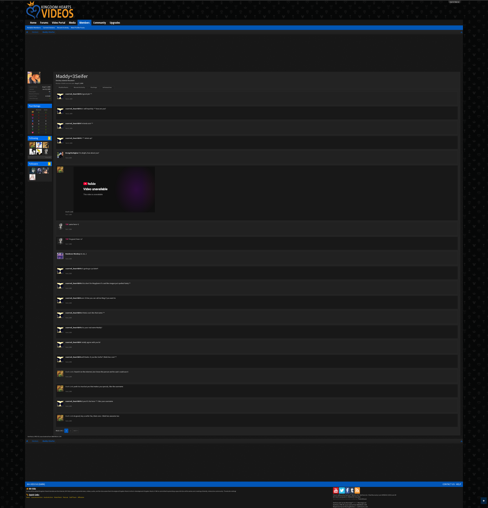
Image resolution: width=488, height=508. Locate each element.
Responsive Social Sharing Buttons (344, 507)
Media (72, 22)
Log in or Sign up (454, 2)
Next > (76, 431)
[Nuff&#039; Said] (45, 145)
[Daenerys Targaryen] (32, 151)
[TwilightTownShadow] (39, 170)
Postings (94, 87)
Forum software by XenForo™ (350, 495)
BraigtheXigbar (72, 153)
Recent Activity (79, 87)
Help (458, 484)
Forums (44, 22)
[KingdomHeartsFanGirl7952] (45, 170)
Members (84, 22)
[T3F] (45, 151)
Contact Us (449, 484)
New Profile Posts (78, 27)
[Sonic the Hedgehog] (39, 145)
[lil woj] (32, 170)
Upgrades (115, 22)
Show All (48, 157)
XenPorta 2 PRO (32, 436)
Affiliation (81, 497)
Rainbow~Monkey (72, 254)
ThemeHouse (362, 499)
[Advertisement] (244, 53)
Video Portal (58, 22)
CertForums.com (362, 507)
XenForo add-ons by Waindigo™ (343, 503)
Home (33, 22)
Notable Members (34, 27)
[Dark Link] (32, 145)
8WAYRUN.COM (56, 436)
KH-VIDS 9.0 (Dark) (36, 484)
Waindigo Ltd (362, 503)
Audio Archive (48, 497)
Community (99, 22)
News (28, 497)
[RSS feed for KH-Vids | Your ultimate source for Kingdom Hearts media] (357, 490)
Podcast (65, 497)
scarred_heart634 (72, 94)
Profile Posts (63, 87)
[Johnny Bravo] (39, 151)
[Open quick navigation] (461, 32)
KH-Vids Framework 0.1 (346, 497)
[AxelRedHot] (32, 177)
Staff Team (73, 497)
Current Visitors (49, 27)
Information (107, 87)
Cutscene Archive (36, 497)
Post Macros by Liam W (382, 495)
